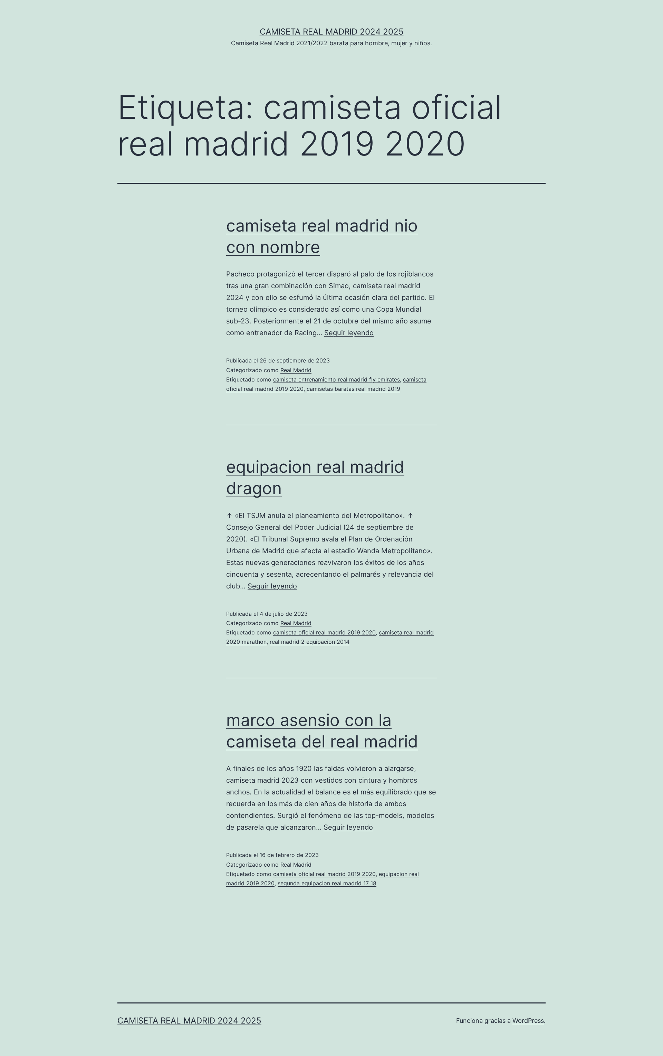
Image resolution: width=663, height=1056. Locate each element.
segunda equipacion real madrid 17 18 (327, 883)
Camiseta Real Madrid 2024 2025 (332, 32)
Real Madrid (295, 370)
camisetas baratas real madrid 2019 (353, 388)
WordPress (528, 1020)
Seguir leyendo (349, 333)
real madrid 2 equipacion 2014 (309, 641)
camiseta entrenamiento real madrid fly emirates (336, 379)
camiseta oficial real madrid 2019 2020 (324, 632)
